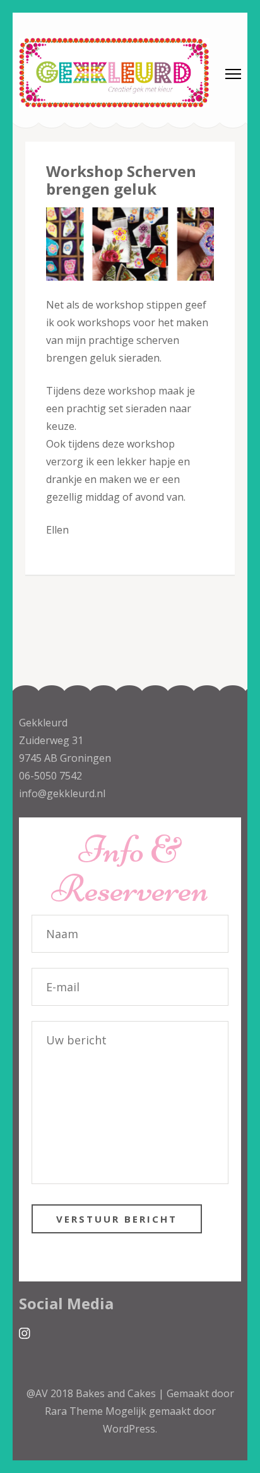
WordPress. (130, 1429)
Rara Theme (75, 1411)
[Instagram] (24, 1333)
